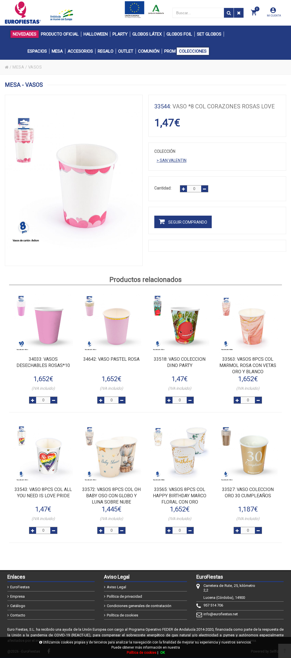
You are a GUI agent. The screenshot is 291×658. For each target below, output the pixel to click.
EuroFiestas (20, 587)
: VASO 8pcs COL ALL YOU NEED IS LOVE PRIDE (43, 492)
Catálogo (17, 606)
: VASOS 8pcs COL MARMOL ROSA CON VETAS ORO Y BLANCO (247, 365)
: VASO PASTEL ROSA (111, 359)
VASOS (35, 67)
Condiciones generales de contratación (139, 606)
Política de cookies (122, 615)
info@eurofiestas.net (220, 614)
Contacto (17, 615)
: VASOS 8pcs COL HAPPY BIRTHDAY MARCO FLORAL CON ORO (179, 496)
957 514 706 (213, 605)
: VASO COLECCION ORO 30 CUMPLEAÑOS (248, 492)
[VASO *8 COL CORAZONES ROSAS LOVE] (74, 180)
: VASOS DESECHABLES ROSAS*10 (43, 362)
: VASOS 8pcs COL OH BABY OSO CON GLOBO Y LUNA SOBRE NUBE (111, 496)
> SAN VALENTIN (171, 160)
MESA (18, 67)
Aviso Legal (116, 587)
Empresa (17, 596)
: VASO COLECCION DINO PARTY (179, 362)
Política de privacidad (124, 596)
